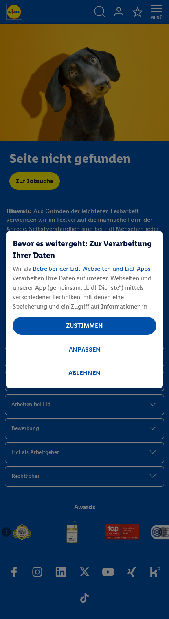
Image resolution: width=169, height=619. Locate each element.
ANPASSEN (85, 349)
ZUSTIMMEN (84, 325)
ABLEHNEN (84, 373)
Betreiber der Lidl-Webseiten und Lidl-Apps (92, 268)
